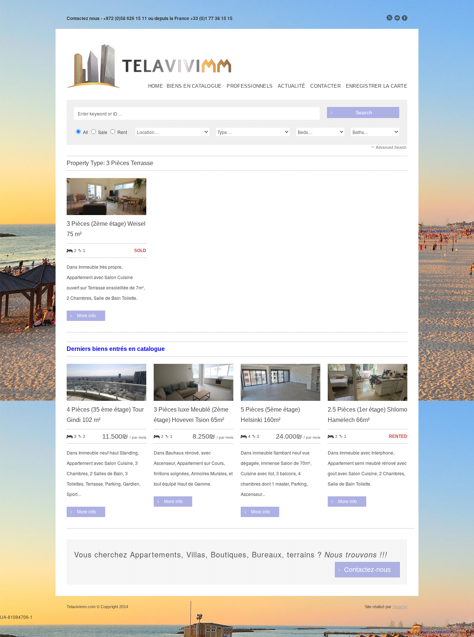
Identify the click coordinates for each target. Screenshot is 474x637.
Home (155, 86)
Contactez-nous (367, 569)
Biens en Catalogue (194, 86)
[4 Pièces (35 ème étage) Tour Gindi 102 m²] (106, 402)
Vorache (400, 606)
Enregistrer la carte (376, 86)
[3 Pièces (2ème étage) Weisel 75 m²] (106, 217)
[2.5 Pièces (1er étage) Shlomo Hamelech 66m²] (367, 402)
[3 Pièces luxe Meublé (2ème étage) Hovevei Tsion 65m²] (193, 402)
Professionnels (250, 86)
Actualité (291, 86)
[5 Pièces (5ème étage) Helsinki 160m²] (280, 402)
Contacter (325, 86)
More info (86, 315)
